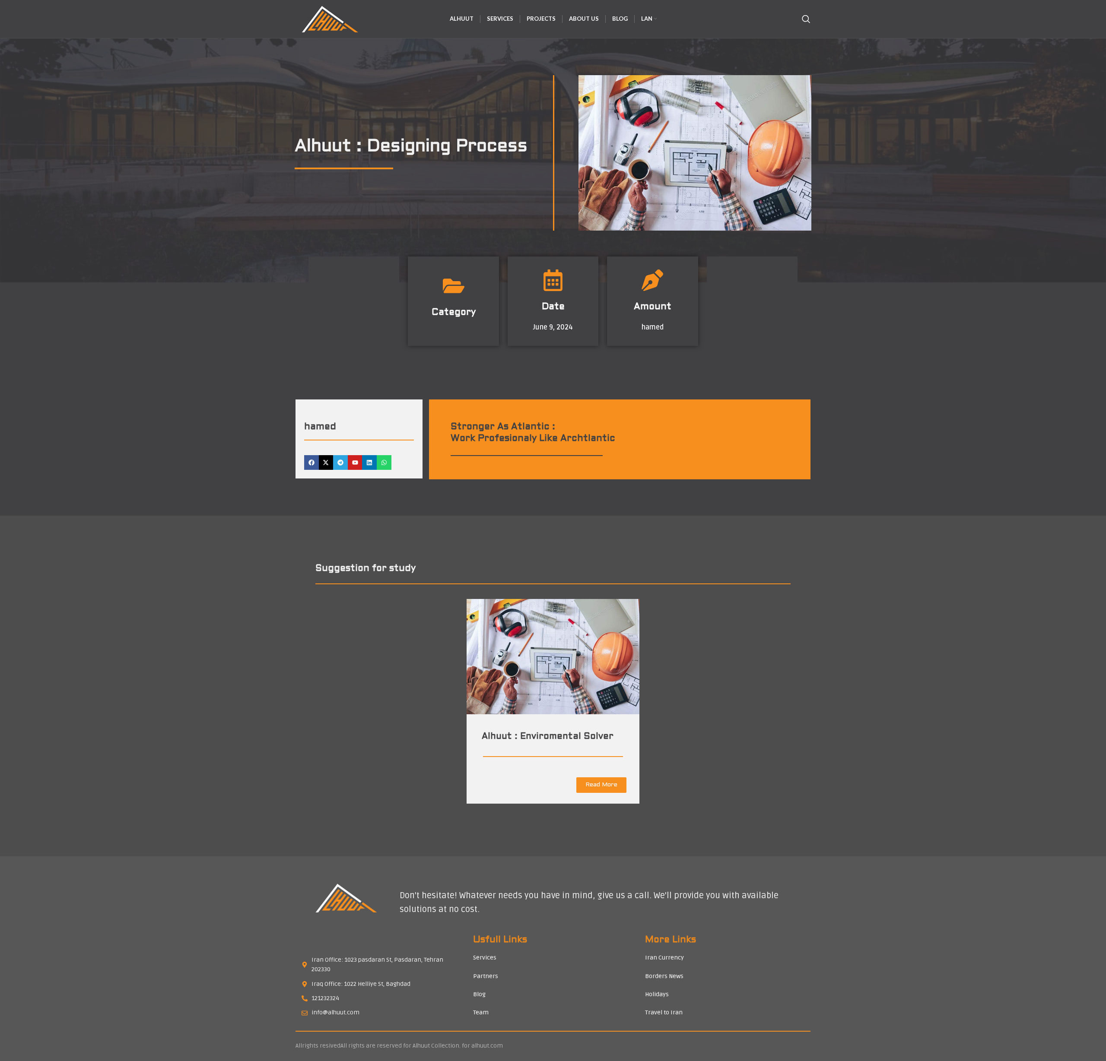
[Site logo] (329, 19)
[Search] (806, 19)
